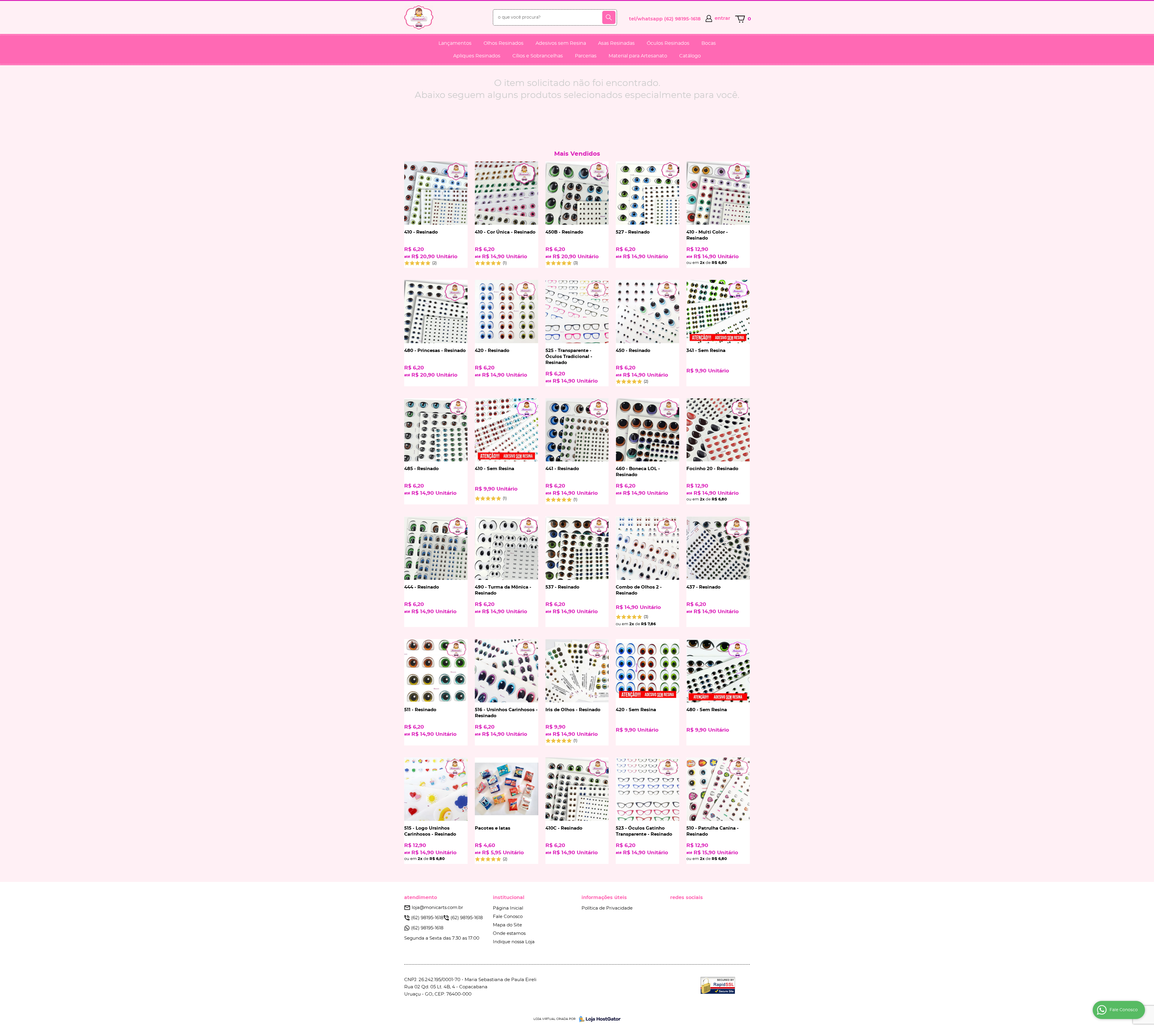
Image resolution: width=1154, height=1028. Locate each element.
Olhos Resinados (504, 43)
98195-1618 (682, 19)
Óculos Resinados (668, 43)
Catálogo (690, 56)
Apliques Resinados (476, 56)
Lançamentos (455, 43)
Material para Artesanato (638, 56)
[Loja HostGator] (598, 1019)
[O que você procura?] (608, 17)
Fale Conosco (508, 916)
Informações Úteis (604, 897)
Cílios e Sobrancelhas (537, 56)
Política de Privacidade (607, 908)
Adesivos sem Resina (561, 43)
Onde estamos (509, 933)
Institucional (508, 897)
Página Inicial (508, 908)
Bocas (708, 43)
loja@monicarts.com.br (437, 907)
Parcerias (586, 56)
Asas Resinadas (616, 43)
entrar (722, 18)
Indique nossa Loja (514, 942)
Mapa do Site (507, 925)
